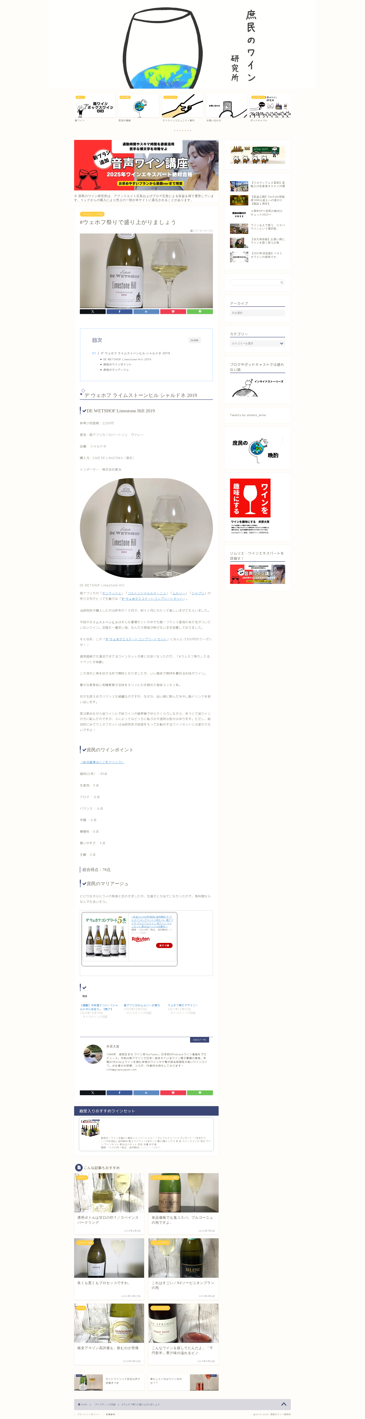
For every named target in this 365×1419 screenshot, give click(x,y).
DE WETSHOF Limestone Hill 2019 (127, 359)
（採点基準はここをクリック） (102, 762)
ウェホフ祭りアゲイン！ (183, 1005)
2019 (135, 353)
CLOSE (194, 340)
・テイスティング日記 (92, 214)
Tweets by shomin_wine (248, 415)
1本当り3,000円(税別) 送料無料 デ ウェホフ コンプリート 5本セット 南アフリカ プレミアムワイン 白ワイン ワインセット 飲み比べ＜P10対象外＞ (152, 921)
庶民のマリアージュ (116, 370)
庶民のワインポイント (119, 364)
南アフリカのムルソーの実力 (142, 1005)
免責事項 (110, 1414)
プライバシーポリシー (88, 1414)
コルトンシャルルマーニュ (147, 593)
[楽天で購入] (152, 940)
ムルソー (178, 593)
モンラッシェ (111, 593)
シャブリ (198, 593)
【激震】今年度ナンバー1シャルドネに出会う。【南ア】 (99, 1007)
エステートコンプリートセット (152, 599)
